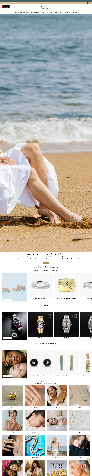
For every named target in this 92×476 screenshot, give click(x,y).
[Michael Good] (57, 445)
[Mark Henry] (12, 445)
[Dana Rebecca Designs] (57, 395)
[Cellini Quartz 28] (40, 324)
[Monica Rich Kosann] (79, 445)
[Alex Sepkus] (12, 395)
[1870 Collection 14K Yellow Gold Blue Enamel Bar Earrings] (66, 362)
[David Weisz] (79, 395)
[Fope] (12, 420)
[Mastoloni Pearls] (35, 445)
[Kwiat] (57, 420)
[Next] (91, 285)
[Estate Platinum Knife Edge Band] (40, 285)
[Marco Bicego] (79, 420)
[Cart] (91, 3)
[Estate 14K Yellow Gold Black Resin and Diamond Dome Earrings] (40, 362)
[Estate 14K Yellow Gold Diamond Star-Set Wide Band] (66, 285)
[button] (1, 3)
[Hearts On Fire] (35, 420)
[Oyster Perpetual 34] (66, 324)
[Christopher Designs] (35, 395)
